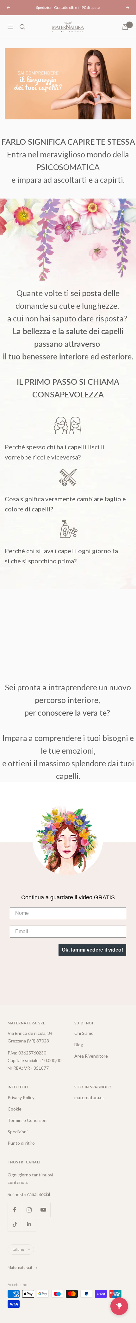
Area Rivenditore (91, 1056)
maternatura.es (89, 1097)
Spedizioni (18, 1131)
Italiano (18, 1249)
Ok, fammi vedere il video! (92, 950)
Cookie (15, 1108)
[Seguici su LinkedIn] (29, 1224)
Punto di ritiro (21, 1143)
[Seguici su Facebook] (15, 1210)
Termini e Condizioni (27, 1120)
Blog (78, 1044)
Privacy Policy (21, 1097)
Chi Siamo (84, 1033)
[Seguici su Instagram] (29, 1210)
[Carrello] (125, 27)
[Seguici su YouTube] (43, 1210)
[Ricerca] (22, 27)
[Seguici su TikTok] (15, 1224)
